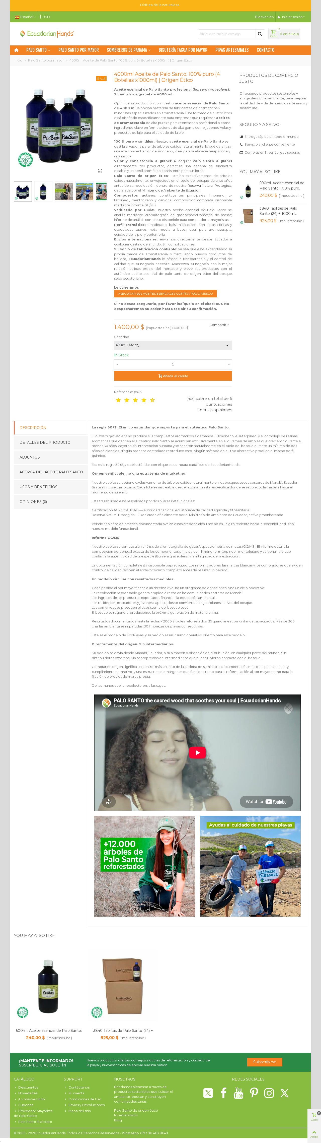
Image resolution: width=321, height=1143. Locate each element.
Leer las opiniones (215, 409)
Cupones (25, 1105)
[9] (149, 400)
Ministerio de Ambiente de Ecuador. (171, 190)
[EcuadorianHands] (46, 34)
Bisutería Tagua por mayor (183, 50)
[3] (123, 400)
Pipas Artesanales (232, 50)
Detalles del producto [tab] (45, 442)
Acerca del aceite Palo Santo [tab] (51, 472)
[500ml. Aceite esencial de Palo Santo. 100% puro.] (248, 190)
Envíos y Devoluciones (86, 1105)
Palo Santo (36, 50)
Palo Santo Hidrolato (35, 1122)
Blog (118, 1120)
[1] (115, 400)
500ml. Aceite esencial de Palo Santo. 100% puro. (282, 185)
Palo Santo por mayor (78, 50)
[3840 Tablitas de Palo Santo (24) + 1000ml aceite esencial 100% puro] (248, 216)
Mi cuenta (76, 1093)
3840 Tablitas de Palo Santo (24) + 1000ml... (278, 211)
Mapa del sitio (79, 1111)
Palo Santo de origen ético (136, 1110)
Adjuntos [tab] (30, 457)
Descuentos (28, 1087)
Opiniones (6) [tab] (33, 501)
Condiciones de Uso (84, 1099)
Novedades (27, 1093)
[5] (132, 400)
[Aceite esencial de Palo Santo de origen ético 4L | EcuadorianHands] (100, 171)
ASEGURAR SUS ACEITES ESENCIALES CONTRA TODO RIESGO (165, 293)
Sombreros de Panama (127, 50)
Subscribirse (264, 1061)
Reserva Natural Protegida (209, 185)
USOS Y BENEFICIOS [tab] (38, 487)
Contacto (265, 50)
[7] (140, 400)
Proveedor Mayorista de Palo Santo (33, 1113)
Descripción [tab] (33, 427)
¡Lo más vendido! (32, 1099)
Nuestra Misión (126, 1115)
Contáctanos (79, 1087)
